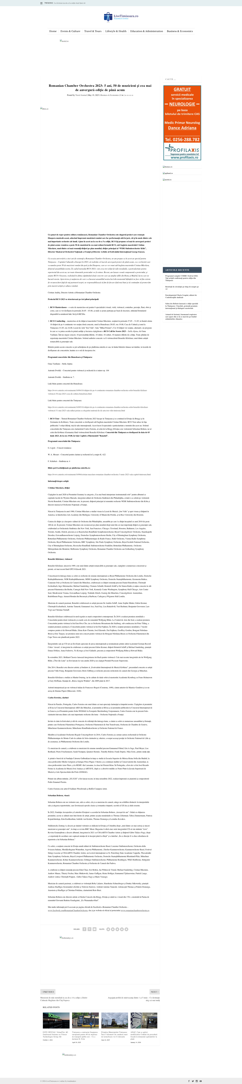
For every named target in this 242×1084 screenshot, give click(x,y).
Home (53, 31)
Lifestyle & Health (115, 31)
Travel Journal (81, 95)
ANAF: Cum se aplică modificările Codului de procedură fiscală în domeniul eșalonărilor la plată (144, 1035)
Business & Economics (180, 31)
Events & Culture (70, 31)
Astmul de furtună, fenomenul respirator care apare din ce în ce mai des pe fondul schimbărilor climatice (181, 316)
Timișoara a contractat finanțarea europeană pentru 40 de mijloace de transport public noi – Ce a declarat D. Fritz (85, 1035)
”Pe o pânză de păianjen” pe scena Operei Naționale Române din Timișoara (80, 3)
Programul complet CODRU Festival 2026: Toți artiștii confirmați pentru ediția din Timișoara (181, 278)
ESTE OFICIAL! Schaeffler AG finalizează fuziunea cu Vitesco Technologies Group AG (55, 1034)
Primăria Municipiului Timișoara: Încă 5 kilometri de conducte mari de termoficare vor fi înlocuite (114, 1034)
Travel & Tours (92, 31)
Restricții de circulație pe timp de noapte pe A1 (182, 287)
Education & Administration (146, 31)
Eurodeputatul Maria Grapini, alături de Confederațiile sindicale (181, 296)
